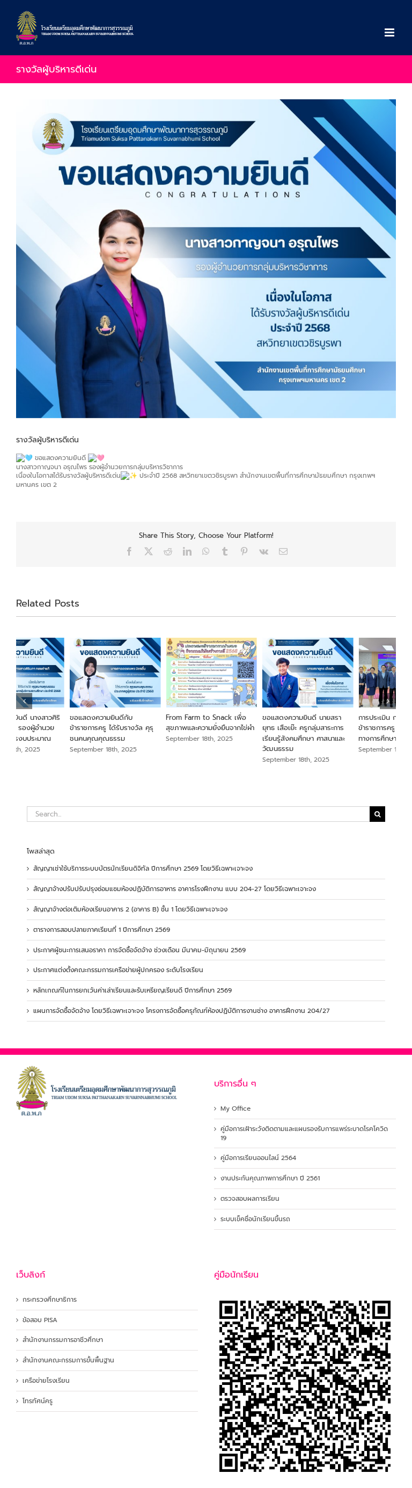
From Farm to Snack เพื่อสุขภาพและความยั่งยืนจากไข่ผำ (157, 722)
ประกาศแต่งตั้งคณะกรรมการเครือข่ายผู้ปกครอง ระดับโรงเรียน (118, 970)
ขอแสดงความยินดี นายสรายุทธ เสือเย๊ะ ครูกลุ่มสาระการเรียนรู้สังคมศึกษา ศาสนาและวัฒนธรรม (250, 733)
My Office (235, 1108)
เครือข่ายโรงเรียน (46, 1380)
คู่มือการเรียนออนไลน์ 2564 (258, 1158)
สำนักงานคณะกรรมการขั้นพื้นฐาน (68, 1360)
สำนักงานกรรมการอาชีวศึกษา (63, 1340)
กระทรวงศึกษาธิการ (50, 1299)
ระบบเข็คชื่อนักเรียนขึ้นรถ (255, 1219)
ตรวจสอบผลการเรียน (249, 1198)
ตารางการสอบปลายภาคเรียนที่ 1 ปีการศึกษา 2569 (101, 930)
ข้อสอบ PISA (40, 1320)
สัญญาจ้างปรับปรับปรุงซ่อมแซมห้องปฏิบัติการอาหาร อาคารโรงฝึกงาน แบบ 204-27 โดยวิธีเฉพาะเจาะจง (174, 889)
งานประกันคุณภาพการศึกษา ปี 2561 (270, 1178)
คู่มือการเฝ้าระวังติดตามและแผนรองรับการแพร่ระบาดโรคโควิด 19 (304, 1134)
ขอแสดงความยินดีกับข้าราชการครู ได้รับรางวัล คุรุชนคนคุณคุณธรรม (58, 727)
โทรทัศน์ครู (38, 1401)
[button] (24, 701)
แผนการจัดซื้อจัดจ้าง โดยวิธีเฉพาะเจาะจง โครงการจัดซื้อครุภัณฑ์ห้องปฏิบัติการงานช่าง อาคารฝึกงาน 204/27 (181, 1011)
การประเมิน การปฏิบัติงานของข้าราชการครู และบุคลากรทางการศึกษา (349, 727)
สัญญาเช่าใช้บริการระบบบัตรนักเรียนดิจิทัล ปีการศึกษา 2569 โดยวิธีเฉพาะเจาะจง (143, 868)
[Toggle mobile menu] (390, 32)
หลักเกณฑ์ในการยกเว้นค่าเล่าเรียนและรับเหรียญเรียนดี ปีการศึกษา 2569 (132, 990)
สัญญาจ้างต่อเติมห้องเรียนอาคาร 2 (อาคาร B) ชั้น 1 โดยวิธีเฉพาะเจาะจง (130, 909)
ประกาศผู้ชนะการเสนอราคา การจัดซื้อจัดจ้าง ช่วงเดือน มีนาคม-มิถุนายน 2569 (139, 950)
